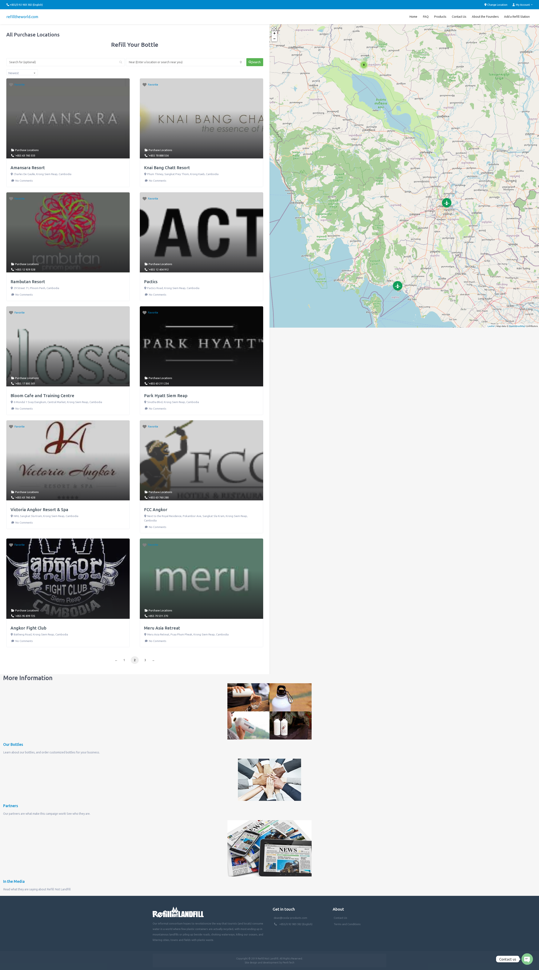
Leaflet (491, 326)
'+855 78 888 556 (158, 155)
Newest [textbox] (13, 73)
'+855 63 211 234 (158, 383)
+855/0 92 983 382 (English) (295, 924)
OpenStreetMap (517, 326)
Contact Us (459, 16)
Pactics (150, 281)
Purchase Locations (27, 150)
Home (413, 16)
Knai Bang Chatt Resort (167, 167)
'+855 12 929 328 (25, 269)
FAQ (426, 16)
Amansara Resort (28, 167)
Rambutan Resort (28, 281)
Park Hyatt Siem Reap (165, 395)
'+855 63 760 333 (25, 155)
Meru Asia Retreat (162, 628)
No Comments (24, 180)
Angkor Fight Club (28, 628)
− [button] (274, 38)
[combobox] (22, 72)
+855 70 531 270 (158, 615)
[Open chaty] (527, 959)
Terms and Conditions (347, 924)
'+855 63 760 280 (158, 497)
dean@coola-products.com (291, 917)
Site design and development (262, 962)
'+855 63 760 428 (25, 497)
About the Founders (485, 16)
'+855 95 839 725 (25, 615)
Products (440, 16)
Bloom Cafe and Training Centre (42, 395)
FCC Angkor (155, 509)
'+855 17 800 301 (25, 383)
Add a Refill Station (517, 16)
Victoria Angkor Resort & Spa (39, 509)
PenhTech (288, 962)
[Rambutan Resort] (446, 203)
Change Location (497, 4)
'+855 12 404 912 (158, 269)
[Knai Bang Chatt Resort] (397, 286)
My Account (523, 4)
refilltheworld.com (22, 17)
